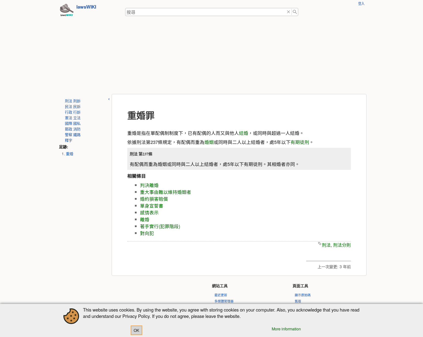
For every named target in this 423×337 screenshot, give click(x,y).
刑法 (68, 100)
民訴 (77, 106)
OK (136, 330)
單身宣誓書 (151, 205)
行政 (68, 112)
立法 (77, 117)
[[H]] (66, 11)
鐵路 (77, 134)
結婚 (243, 133)
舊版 (298, 301)
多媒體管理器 (224, 301)
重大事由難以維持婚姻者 (165, 192)
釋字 (68, 140)
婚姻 (209, 142)
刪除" (288, 12)
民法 (68, 106)
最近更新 (220, 294)
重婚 (69, 153)
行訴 (77, 112)
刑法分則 (342, 245)
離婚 (144, 219)
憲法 (68, 117)
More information (286, 329)
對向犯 (147, 233)
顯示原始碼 (303, 294)
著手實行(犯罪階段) (160, 226)
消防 (77, 128)
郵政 (68, 128)
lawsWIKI (86, 6)
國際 (68, 123)
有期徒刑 (300, 142)
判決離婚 (149, 185)
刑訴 (77, 100)
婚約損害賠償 (154, 199)
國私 (77, 123)
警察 (68, 134)
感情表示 (149, 212)
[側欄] (109, 98)
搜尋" (295, 12)
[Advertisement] (211, 57)
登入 (361, 3)
